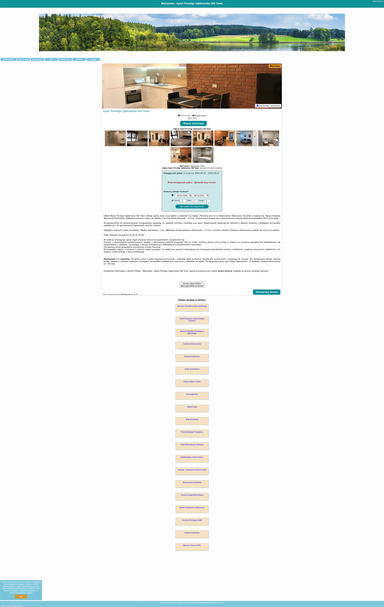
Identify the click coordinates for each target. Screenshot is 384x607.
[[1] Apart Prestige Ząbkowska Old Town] (192, 86)
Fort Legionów (192, 394)
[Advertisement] (192, 579)
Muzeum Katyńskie (192, 356)
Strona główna (8, 59)
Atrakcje (79, 59)
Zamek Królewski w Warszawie (192, 508)
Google (37, 582)
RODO (29, 593)
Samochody (65, 59)
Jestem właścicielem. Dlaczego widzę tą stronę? (192, 284)
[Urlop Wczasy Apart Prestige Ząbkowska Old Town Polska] (115, 145)
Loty (51, 59)
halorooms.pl (378, 1)
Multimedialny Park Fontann (192, 457)
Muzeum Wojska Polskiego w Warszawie (192, 332)
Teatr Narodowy (192, 419)
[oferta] (257, 106)
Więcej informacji (193, 123)
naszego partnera (259, 271)
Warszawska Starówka (192, 482)
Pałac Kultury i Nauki (192, 382)
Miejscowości (37, 59)
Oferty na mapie (23, 59)
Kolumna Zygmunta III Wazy (192, 495)
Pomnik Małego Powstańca (192, 432)
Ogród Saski (192, 407)
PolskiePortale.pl (17, 606)
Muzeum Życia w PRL (192, 545)
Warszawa (275, 66)
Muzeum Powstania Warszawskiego (192, 306)
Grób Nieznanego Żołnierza (192, 445)
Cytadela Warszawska (192, 344)
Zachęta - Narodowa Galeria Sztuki (192, 470)
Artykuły (93, 59)
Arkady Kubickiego (192, 533)
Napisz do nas (218, 603)
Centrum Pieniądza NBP (192, 520)
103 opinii (211, 168)
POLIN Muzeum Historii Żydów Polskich (192, 320)
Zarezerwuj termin (267, 292)
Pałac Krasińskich (192, 369)
